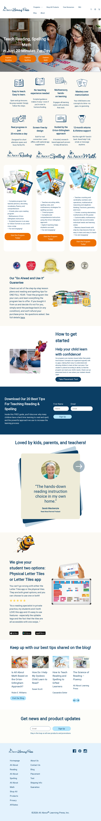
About (43, 13)
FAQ (79, 7)
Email (73, 404)
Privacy (13, 800)
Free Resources (68, 7)
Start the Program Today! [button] (18, 236)
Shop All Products (52, 7)
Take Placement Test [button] (68, 379)
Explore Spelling (27, 58)
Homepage (15, 760)
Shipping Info (36, 783)
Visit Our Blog (18, 698)
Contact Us (35, 765)
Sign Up (62, 417)
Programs (36, 7)
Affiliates (14, 805)
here (23, 317)
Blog (34, 13)
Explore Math (46, 58)
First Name (58, 404)
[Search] (91, 9)
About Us (34, 760)
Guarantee (34, 787)
